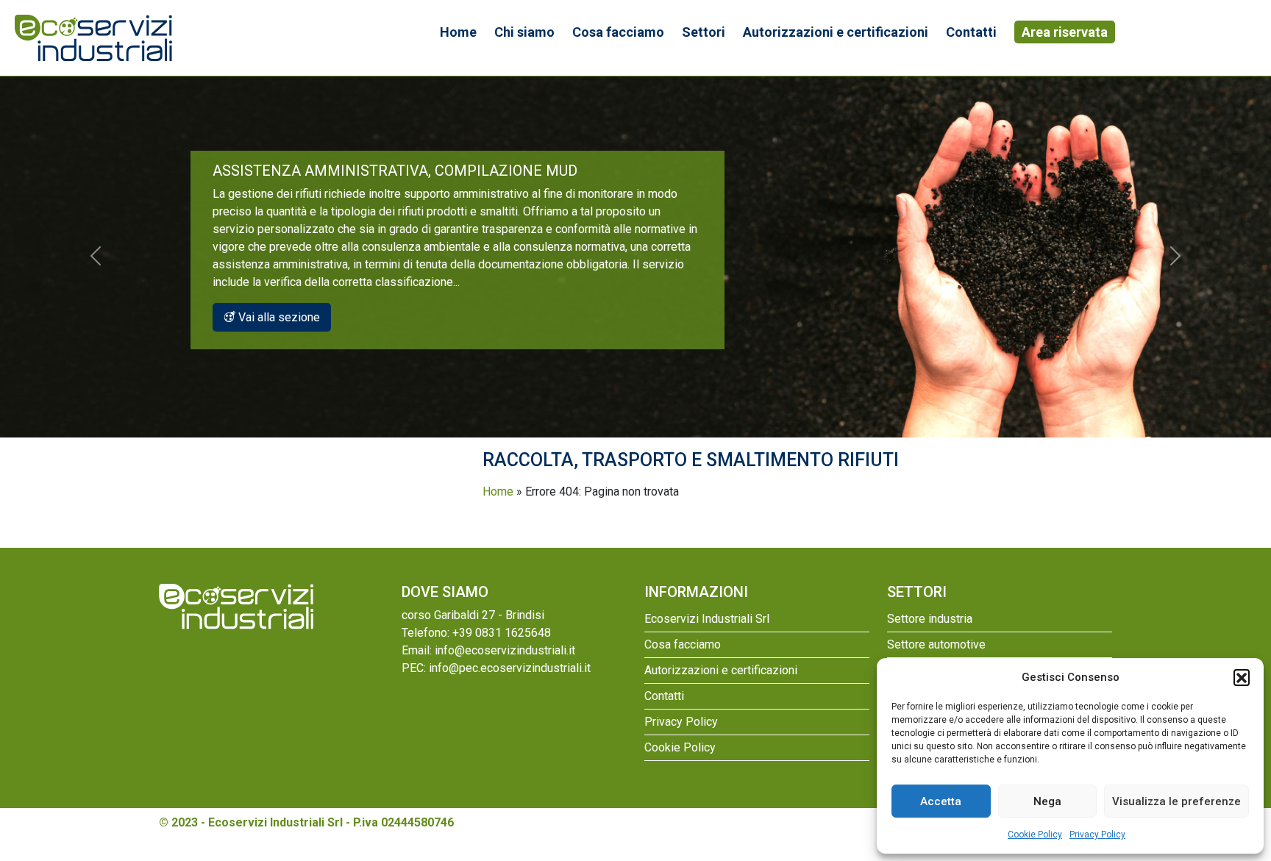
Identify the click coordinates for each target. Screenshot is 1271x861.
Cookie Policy (1035, 834)
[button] (1241, 677)
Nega (1047, 801)
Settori (703, 32)
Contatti (971, 32)
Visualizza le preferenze (1176, 801)
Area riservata (1065, 32)
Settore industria (929, 619)
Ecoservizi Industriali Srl (706, 619)
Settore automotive (936, 644)
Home (458, 32)
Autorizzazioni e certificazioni (835, 32)
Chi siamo (524, 32)
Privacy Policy (1097, 834)
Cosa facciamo (618, 32)
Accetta (940, 801)
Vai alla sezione (277, 317)
